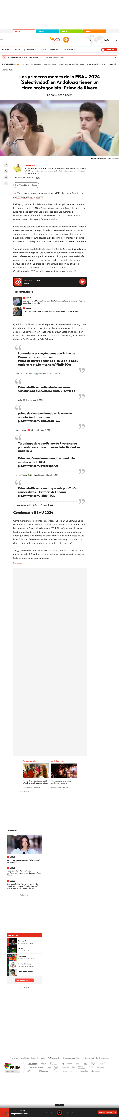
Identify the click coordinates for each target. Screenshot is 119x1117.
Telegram (6, 183)
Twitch (69, 1033)
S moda (74, 1070)
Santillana (55, 1063)
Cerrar (115, 57)
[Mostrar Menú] (3, 40)
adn (92, 1063)
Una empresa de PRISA (12, 1065)
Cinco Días (64, 1066)
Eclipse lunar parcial (107, 64)
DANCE (64, 31)
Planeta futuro (90, 1066)
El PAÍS (33, 1063)
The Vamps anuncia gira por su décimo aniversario (63, 782)
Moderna (43, 1070)
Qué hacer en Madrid (89, 64)
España (106, 40)
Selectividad (17, 563)
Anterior (46, 1112)
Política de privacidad (38, 1058)
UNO (49, 1066)
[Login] (116, 40)
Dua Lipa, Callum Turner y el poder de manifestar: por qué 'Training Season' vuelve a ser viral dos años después (22, 886)
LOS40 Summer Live (71, 50)
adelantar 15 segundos (67, 1112)
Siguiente (72, 1112)
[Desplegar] (59, 1105)
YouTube (55, 1033)
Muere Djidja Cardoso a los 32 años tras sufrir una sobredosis (35, 782)
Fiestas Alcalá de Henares (31, 64)
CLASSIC (41, 31)
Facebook (6, 165)
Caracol (101, 1063)
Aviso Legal (14, 1058)
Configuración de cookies (71, 1058)
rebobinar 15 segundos (52, 1112)
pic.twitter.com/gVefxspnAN (38, 466)
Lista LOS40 (6, 50)
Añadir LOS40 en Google (28, 185)
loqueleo (84, 1070)
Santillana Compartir (67, 1063)
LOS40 (17, 31)
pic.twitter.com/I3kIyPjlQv (36, 496)
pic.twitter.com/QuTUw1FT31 (56, 391)
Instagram (45, 1033)
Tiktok (50, 1033)
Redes (11, 70)
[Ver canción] (13, 942)
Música (17, 50)
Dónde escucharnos (102, 1058)
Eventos (43, 50)
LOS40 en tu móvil (88, 1058)
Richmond (31, 1070)
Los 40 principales (44, 1063)
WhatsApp (6, 177)
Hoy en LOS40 (55, 50)
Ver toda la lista (23, 980)
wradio (56, 1066)
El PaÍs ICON (64, 1070)
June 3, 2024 (52, 475)
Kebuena (99, 1066)
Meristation (95, 1070)
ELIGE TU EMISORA (106, 1112)
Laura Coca (30, 165)
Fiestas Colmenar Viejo (53, 64)
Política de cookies (54, 1058)
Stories (73, 1033)
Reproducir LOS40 (82, 281)
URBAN (88, 31)
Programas (31, 50)
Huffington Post (36, 1066)
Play (59, 1112)
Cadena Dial (73, 1066)
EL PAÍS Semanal (82, 1066)
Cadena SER (77, 1063)
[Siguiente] (115, 64)
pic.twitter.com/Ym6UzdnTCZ (39, 421)
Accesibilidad (24, 1058)
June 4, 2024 (60, 374)
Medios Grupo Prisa (12, 1071)
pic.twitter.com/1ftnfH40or (52, 364)
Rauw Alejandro (71, 64)
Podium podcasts (54, 1070)
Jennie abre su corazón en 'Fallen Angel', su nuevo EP (23, 861)
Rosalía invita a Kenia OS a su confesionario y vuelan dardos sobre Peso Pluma (24, 873)
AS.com (84, 1063)
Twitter (6, 171)
